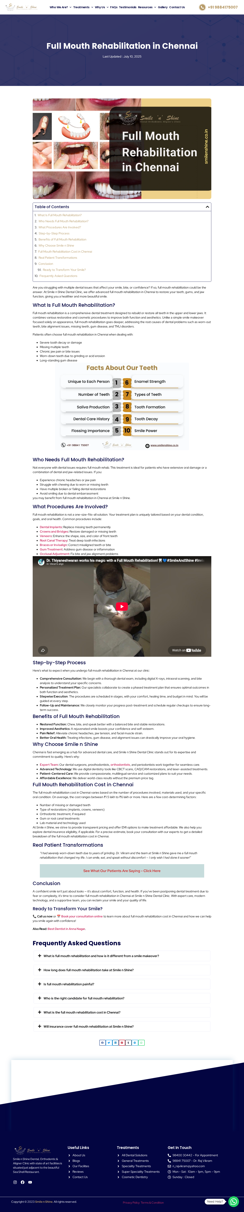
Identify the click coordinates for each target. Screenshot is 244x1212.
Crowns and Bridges (54, 531)
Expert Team (49, 765)
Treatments (81, 7)
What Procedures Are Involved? (60, 227)
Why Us (100, 7)
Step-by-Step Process (54, 233)
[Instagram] (15, 1182)
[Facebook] (22, 1182)
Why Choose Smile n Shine (56, 245)
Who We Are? (59, 7)
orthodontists (120, 765)
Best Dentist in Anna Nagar (66, 929)
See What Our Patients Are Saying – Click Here (122, 870)
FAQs (113, 7)
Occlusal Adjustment (54, 554)
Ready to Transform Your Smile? (64, 270)
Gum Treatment (51, 549)
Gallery (163, 7)
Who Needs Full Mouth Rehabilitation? (64, 221)
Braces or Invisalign (53, 545)
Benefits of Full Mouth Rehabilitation (62, 239)
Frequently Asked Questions (58, 276)
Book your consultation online (82, 916)
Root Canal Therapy (53, 540)
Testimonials (127, 7)
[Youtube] (30, 1182)
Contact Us (177, 7)
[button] (207, 207)
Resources (145, 7)
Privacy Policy (131, 1202)
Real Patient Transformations (58, 258)
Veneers (46, 536)
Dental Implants (51, 527)
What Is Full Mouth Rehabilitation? (60, 215)
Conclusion (45, 264)
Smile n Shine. (44, 1202)
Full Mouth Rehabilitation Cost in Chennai (65, 252)
